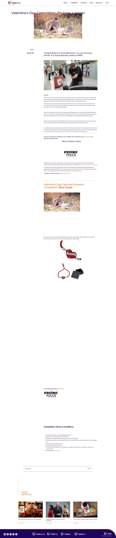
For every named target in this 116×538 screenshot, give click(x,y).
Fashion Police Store (65, 173)
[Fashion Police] (70, 153)
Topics (65, 2)
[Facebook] (5, 534)
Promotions (84, 2)
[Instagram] (10, 534)
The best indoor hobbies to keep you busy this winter (85, 519)
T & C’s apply (57, 450)
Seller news (99, 2)
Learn (107, 2)
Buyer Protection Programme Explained (88, 164)
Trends (91, 2)
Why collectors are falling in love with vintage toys (30, 519)
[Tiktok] (16, 534)
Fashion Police (87, 136)
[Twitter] (8, 534)
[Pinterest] (13, 534)
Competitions (74, 2)
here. (47, 442)
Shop (48, 170)
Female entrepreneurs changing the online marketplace (55, 520)
